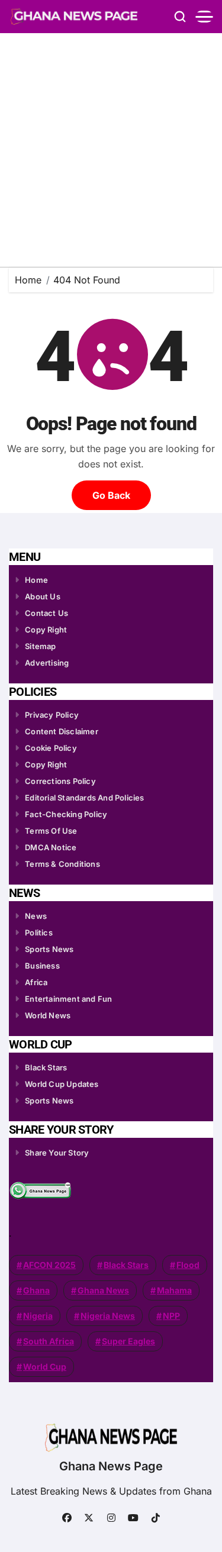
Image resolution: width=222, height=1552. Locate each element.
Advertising (47, 662)
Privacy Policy (52, 714)
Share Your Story (57, 1152)
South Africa (48, 1341)
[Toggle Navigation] (204, 16)
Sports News (49, 949)
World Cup (44, 1366)
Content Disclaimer (61, 731)
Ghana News (103, 1290)
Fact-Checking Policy (66, 814)
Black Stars (46, 1067)
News (36, 916)
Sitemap (40, 646)
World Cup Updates (61, 1084)
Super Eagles (128, 1341)
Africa (36, 982)
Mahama (174, 1290)
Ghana (36, 1290)
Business (42, 965)
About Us (42, 596)
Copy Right (46, 629)
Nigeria (38, 1316)
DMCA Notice (50, 847)
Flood (188, 1265)
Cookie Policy (51, 748)
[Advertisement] (111, 150)
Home (36, 580)
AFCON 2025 (49, 1265)
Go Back (111, 495)
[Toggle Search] (179, 16)
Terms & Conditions (62, 864)
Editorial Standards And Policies (84, 797)
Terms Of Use (51, 830)
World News (47, 1015)
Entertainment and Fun (68, 999)
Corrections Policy (60, 781)
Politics (39, 932)
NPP (171, 1316)
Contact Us (46, 613)
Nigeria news (108, 1316)
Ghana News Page (111, 1466)
